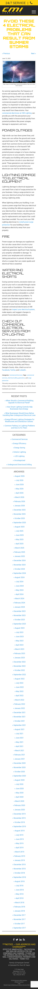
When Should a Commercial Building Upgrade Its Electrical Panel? (19, 401)
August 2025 (19, 527)
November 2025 (20, 514)
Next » (33, 53)
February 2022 (19, 704)
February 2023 (19, 653)
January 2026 (19, 505)
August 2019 (19, 830)
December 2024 (20, 560)
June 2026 (20, 484)
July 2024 (19, 581)
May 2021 (19, 742)
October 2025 (20, 518)
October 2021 (20, 721)
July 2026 (19, 480)
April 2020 (19, 797)
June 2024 (20, 586)
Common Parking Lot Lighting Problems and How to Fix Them (20, 426)
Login (19, 983)
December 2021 (20, 712)
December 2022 (20, 662)
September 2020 (20, 776)
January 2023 (19, 657)
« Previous (6, 53)
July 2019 (19, 835)
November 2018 (20, 868)
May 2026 (19, 488)
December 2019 (20, 814)
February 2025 (19, 552)
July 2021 (19, 733)
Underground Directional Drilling (20, 464)
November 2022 (20, 666)
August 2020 (19, 780)
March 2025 (19, 548)
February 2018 (19, 907)
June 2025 (20, 535)
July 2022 (19, 683)
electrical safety (13, 378)
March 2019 (19, 852)
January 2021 (19, 759)
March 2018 (19, 902)
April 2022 (19, 695)
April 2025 (19, 543)
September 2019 (20, 826)
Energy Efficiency (19, 443)
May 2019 (19, 843)
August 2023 (19, 628)
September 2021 (20, 725)
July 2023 (19, 632)
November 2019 (20, 818)
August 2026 (19, 476)
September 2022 (20, 674)
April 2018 (19, 898)
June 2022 (20, 687)
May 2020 (19, 793)
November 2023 (20, 615)
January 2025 (19, 556)
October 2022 (20, 670)
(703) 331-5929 (21, 973)
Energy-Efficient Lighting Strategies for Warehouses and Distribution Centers (19, 420)
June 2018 (20, 890)
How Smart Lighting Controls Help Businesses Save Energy (20, 408)
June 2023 (20, 636)
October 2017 (20, 923)
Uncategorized (19, 460)
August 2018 (19, 881)
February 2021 (19, 754)
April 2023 (19, 645)
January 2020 (19, 809)
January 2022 (19, 708)
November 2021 (20, 716)
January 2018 (19, 911)
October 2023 (20, 619)
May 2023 (19, 641)
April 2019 (19, 847)
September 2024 (20, 573)
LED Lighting (19, 456)
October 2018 (20, 873)
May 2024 (19, 590)
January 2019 (19, 860)
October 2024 (20, 569)
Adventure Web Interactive (28, 985)
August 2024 (19, 577)
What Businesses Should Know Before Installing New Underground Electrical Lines (19, 414)
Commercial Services (16, 375)
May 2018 (19, 894)
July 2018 (19, 885)
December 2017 (20, 915)
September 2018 (20, 877)
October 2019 (20, 822)
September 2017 (20, 928)
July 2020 (19, 784)
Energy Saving (19, 447)
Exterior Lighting (20, 452)
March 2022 (19, 700)
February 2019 (19, 856)
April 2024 (19, 594)
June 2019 (20, 839)
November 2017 (20, 919)
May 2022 (19, 691)
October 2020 (20, 771)
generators (21, 378)
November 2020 (20, 767)
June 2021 (20, 738)
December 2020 (20, 763)
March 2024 (19, 598)
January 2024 (19, 607)
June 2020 (20, 788)
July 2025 (19, 531)
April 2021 (19, 746)
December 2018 (20, 864)
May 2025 (19, 539)
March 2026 (19, 497)
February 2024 (19, 602)
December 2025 (20, 510)
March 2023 (19, 649)
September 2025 (20, 522)
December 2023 (20, 611)
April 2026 (19, 493)
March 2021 (19, 750)
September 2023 (20, 624)
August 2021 (19, 729)
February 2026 (19, 501)
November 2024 (20, 565)
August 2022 (19, 679)
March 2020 (19, 801)
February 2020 (19, 805)
